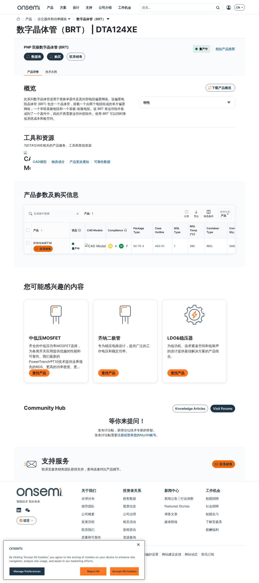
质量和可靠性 (91, 537)
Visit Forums (222, 409)
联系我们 (88, 530)
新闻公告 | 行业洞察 (179, 498)
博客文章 (171, 514)
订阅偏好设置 (148, 554)
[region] (74, 560)
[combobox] (176, 8)
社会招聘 (212, 506)
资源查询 (129, 537)
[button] (218, 7)
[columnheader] (50, 230)
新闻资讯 (129, 530)
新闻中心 (172, 490)
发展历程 (88, 522)
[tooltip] (196, 213)
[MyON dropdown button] (230, 7)
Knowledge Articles (190, 409)
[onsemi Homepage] (29, 7)
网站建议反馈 (171, 554)
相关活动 (129, 522)
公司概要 (88, 514)
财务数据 (129, 498)
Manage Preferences (27, 571)
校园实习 (212, 514)
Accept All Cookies (124, 571)
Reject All (93, 571)
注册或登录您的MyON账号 (136, 435)
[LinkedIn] (19, 510)
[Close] (138, 544)
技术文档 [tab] (51, 71)
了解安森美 (214, 522)
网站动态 (191, 554)
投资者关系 (132, 490)
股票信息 (129, 506)
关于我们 (89, 490)
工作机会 (213, 490)
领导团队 (88, 506)
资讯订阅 (207, 554)
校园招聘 (212, 498)
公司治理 (129, 514)
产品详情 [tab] (33, 71)
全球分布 (88, 498)
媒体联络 (171, 522)
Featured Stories (177, 506)
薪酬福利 (212, 530)
